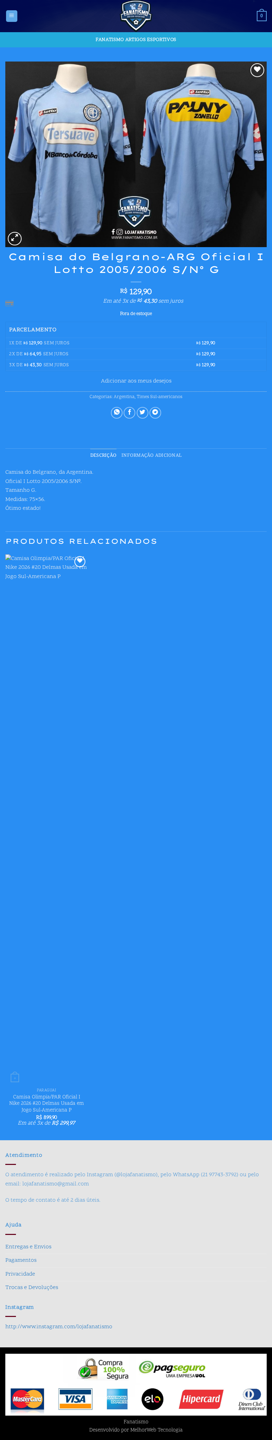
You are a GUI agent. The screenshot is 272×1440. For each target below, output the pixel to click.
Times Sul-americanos (159, 397)
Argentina (124, 397)
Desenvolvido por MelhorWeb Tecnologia (136, 1430)
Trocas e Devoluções (31, 1288)
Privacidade (20, 1274)
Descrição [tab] (103, 455)
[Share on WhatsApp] (117, 413)
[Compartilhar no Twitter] (142, 413)
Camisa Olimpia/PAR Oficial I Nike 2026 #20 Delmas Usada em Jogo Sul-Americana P (46, 1104)
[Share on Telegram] (155, 413)
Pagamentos (20, 1260)
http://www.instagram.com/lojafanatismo (58, 1327)
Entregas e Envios (28, 1247)
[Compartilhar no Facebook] (129, 413)
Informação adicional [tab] (151, 455)
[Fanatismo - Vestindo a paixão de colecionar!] (136, 16)
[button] (11, 16)
